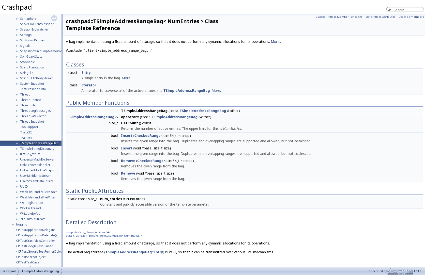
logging (21, 224)
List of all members (411, 16)
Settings (26, 35)
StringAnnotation (32, 67)
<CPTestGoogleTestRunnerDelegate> (42, 251)
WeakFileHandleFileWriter (38, 197)
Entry (86, 72)
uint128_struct (30, 154)
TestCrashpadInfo (33, 89)
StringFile (26, 73)
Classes (320, 16)
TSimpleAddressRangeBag (39, 143)
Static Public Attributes (380, 16)
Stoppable (27, 62)
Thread (25, 94)
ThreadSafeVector (33, 116)
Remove (128, 160)
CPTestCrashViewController (35, 241)
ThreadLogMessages (35, 111)
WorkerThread (30, 208)
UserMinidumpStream (35, 176)
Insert (126, 135)
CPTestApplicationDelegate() (36, 235)
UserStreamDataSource (37, 181)
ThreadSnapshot (32, 121)
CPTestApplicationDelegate (35, 230)
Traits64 (26, 138)
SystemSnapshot (32, 83)
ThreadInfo (28, 105)
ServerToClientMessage (37, 24)
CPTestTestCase (27, 262)
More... (276, 41)
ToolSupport (29, 127)
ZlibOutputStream (33, 219)
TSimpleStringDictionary (37, 148)
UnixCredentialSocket (35, 165)
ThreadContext (30, 100)
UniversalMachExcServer (37, 159)
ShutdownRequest (33, 40)
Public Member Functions (345, 16)
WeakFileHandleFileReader (38, 192)
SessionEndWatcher (34, 29)
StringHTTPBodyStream (37, 78)
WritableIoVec (30, 213)
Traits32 (26, 132)
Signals (25, 46)
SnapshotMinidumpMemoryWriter (44, 51)
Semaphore (28, 18)
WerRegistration (31, 203)
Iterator (88, 85)
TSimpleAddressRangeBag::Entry (134, 252)
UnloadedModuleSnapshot (39, 170)
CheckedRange (147, 135)
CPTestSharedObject (31, 257)
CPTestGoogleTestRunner (34, 246)
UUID (24, 186)
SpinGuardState (31, 56)
